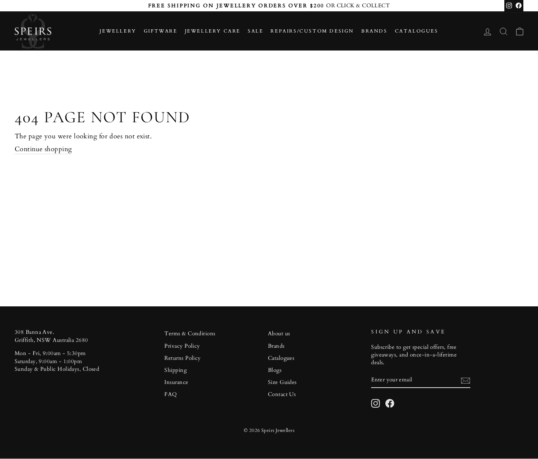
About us (279, 333)
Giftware (161, 31)
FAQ (170, 394)
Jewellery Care (212, 31)
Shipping (175, 370)
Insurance (176, 382)
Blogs (274, 370)
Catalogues (416, 31)
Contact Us (282, 394)
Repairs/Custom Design (312, 31)
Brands (374, 31)
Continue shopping (43, 149)
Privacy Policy (182, 346)
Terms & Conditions (189, 333)
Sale (255, 31)
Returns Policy (182, 358)
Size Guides (282, 382)
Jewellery (118, 31)
